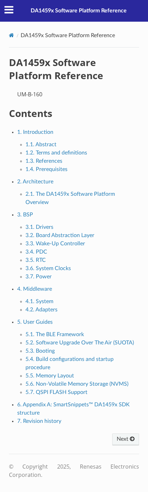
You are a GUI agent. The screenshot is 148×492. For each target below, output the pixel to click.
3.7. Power (38, 276)
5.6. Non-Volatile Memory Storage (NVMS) (76, 384)
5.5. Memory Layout (49, 375)
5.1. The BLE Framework (54, 334)
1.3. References (43, 161)
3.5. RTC (35, 260)
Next (123, 439)
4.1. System (39, 301)
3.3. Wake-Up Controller (55, 243)
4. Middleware (34, 289)
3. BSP (25, 214)
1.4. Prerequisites (46, 169)
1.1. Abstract (40, 144)
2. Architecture (35, 181)
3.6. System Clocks (48, 268)
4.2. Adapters (41, 309)
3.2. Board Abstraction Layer (59, 235)
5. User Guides (35, 322)
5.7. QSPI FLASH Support (56, 392)
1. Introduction (35, 132)
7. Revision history (39, 421)
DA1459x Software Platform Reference (79, 10)
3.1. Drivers (39, 227)
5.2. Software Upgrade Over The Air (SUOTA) (79, 342)
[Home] (11, 35)
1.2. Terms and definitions (56, 153)
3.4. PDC (36, 252)
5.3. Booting (40, 351)
